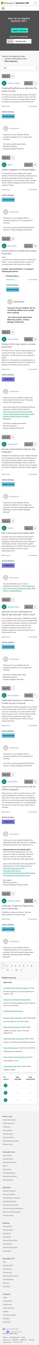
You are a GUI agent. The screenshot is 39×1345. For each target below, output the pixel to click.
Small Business (7, 1251)
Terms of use (6, 1339)
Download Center (8, 1158)
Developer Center (8, 1265)
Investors (5, 1311)
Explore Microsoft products (10, 1141)
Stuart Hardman (13, 695)
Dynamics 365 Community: (12, 1018)
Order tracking (7, 1169)
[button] (35, 3)
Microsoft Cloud (7, 1226)
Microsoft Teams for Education (11, 1198)
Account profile (7, 1155)
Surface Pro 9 (7, 1126)
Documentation (7, 1269)
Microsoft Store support (10, 1162)
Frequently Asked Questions (13, 1011)
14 (16, 970)
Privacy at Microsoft (8, 1308)
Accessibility (6, 1318)
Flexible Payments (8, 1180)
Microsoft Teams (7, 1244)
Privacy (23, 1337)
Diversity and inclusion (9, 1315)
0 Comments (32, 106)
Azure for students (8, 1215)
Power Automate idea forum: (13, 1038)
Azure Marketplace (8, 1279)
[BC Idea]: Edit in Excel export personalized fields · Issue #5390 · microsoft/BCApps (19, 588)
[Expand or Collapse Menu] (3, 8)
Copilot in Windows (8, 1137)
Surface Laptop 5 (7, 1130)
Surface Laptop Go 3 (8, 1123)
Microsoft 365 (7, 1237)
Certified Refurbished (9, 1173)
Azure (4, 1262)
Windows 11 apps (8, 1144)
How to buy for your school (11, 1205)
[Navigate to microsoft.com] (7, 3)
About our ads (7, 1342)
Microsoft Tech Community (10, 1276)
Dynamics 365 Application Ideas (13, 56)
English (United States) (12, 1329)
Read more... (6, 106)
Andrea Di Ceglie (14, 83)
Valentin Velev (13, 444)
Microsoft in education (9, 1191)
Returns (5, 1166)
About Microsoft (7, 1301)
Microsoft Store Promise (10, 1176)
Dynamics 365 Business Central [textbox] (21, 41)
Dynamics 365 (22, 3)
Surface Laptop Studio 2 (9, 1119)
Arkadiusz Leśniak (14, 901)
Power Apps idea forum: (12, 1027)
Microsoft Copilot (8, 1134)
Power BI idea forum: (10, 1048)
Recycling (31, 1339)
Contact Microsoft (14, 1337)
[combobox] (19, 41)
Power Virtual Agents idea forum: (15, 1057)
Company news (7, 1304)
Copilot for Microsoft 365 (10, 1247)
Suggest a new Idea (19, 30)
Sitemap (5, 1337)
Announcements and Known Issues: (15, 988)
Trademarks (15, 1339)
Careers (5, 1297)
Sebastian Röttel (13, 607)
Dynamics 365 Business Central (16, 59)
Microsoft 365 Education (10, 1201)
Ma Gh (10, 165)
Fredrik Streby (12, 781)
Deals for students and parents (11, 1212)
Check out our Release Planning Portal (16, 999)
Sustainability (7, 1322)
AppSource (6, 1283)
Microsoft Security (8, 1230)
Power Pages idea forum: (12, 1066)
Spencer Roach (13, 339)
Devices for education (9, 1194)
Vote (5, 76)
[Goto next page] (21, 970)
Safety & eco (23, 1339)
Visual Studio (6, 1286)
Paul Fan (11, 528)
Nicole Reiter (12, 246)
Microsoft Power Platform (10, 1240)
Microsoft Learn (7, 1272)
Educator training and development (13, 1208)
